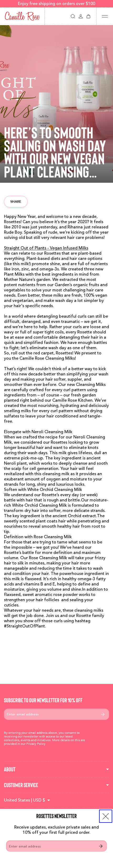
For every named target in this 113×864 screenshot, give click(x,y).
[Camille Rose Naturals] (22, 16)
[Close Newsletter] (105, 816)
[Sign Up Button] (100, 846)
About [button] (10, 769)
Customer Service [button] (21, 785)
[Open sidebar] (105, 16)
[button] (72, 16)
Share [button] (15, 201)
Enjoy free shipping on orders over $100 (56, 3)
